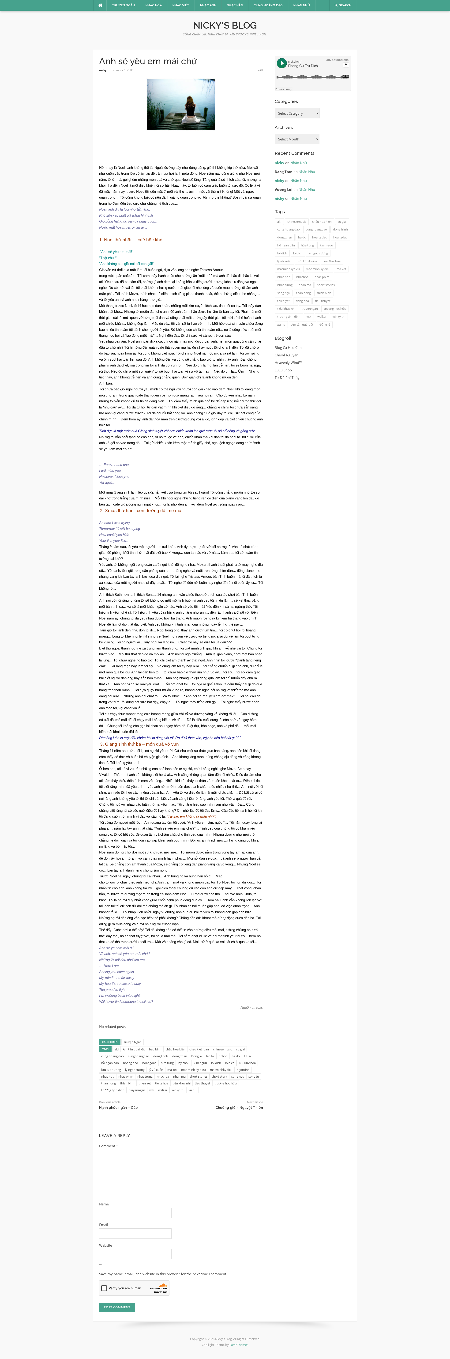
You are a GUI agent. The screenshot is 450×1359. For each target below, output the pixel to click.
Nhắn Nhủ (301, 5)
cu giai (240, 1049)
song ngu (237, 1076)
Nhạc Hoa (154, 5)
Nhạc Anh (208, 5)
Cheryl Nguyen (286, 355)
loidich (229, 1063)
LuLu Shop (283, 370)
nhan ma (179, 1076)
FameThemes (238, 1345)
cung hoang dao (112, 1056)
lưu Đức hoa (247, 1063)
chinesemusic (222, 1049)
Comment (108, 1146)
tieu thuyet (202, 1083)
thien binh (127, 1083)
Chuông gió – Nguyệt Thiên (239, 1108)
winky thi (178, 1090)
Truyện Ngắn (123, 5)
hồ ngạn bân (110, 1063)
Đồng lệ (196, 1056)
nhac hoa (107, 1076)
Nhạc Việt (181, 5)
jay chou (184, 1063)
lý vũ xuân (156, 1070)
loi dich (216, 1063)
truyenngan (137, 1090)
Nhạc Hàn (235, 5)
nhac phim (125, 1076)
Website (105, 1245)
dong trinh (160, 1056)
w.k (151, 1090)
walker (162, 1090)
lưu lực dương (111, 1070)
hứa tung (167, 1063)
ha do (236, 1056)
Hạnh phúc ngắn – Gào (118, 1108)
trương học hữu (225, 1083)
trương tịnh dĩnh (112, 1090)
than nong (108, 1083)
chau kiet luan (199, 1049)
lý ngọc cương (135, 1070)
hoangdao (149, 1063)
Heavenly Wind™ (288, 362)
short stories (198, 1076)
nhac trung (145, 1076)
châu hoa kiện (175, 1049)
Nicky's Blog (225, 25)
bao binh (155, 1049)
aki (117, 1049)
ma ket (172, 1070)
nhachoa (163, 1076)
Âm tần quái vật (134, 1049)
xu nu (192, 1090)
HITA (247, 1056)
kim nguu (200, 1063)
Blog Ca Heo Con (288, 347)
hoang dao (130, 1063)
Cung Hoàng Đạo (268, 5)
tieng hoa (161, 1083)
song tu (253, 1076)
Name (104, 1204)
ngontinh (243, 1070)
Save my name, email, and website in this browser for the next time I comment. (163, 1274)
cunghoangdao (138, 1056)
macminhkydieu (221, 1070)
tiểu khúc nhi (181, 1083)
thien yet (145, 1083)
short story (219, 1076)
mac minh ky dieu (193, 1070)
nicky (103, 70)
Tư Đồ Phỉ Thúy (287, 377)
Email (103, 1224)
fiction (223, 1056)
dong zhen (179, 1056)
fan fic (210, 1056)
